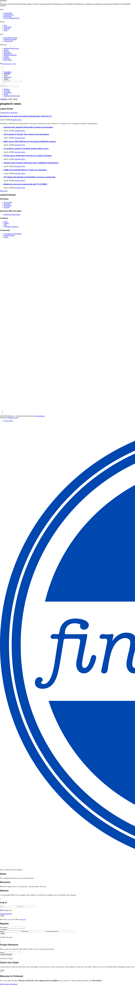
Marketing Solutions (10, 55)
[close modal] (0, 941)
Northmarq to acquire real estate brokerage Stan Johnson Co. (26, 116)
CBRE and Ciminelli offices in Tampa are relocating (25, 170)
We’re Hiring (8, 60)
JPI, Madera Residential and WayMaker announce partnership (30, 177)
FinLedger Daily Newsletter (12, 234)
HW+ (5, 25)
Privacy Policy (8, 421)
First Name (3, 927)
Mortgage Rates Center (11, 48)
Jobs (5, 225)
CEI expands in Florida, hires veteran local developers (27, 134)
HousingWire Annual (10, 38)
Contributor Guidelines (11, 226)
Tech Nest (7, 91)
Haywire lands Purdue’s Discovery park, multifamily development (31, 163)
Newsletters (7, 27)
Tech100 (6, 207)
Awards (6, 56)
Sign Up (23, 919)
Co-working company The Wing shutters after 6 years (26, 149)
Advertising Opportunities (12, 214)
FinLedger (7, 204)
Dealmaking (8, 92)
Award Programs (9, 235)
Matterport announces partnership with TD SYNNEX (26, 184)
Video (6, 30)
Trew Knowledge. (39, 416)
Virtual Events (8, 41)
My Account (7, 77)
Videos (6, 50)
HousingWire (8, 13)
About (6, 221)
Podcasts (7, 29)
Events (6, 94)
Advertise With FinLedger (12, 96)
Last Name (3, 929)
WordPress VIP (13, 418)
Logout (6, 79)
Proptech (7, 89)
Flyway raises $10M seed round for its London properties (28, 156)
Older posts (3, 191)
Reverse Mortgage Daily (11, 18)
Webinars (7, 52)
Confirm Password (52, 931)
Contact (6, 223)
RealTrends (7, 16)
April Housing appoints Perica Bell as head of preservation (28, 127)
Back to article (4, 984)
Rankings (7, 58)
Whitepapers (8, 53)
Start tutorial (13, 984)
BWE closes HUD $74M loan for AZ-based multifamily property (30, 141)
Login (5, 75)
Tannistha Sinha (16, 120)
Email (2, 931)
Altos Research (9, 15)
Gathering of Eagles (10, 39)
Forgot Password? (6, 914)
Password (24, 931)
